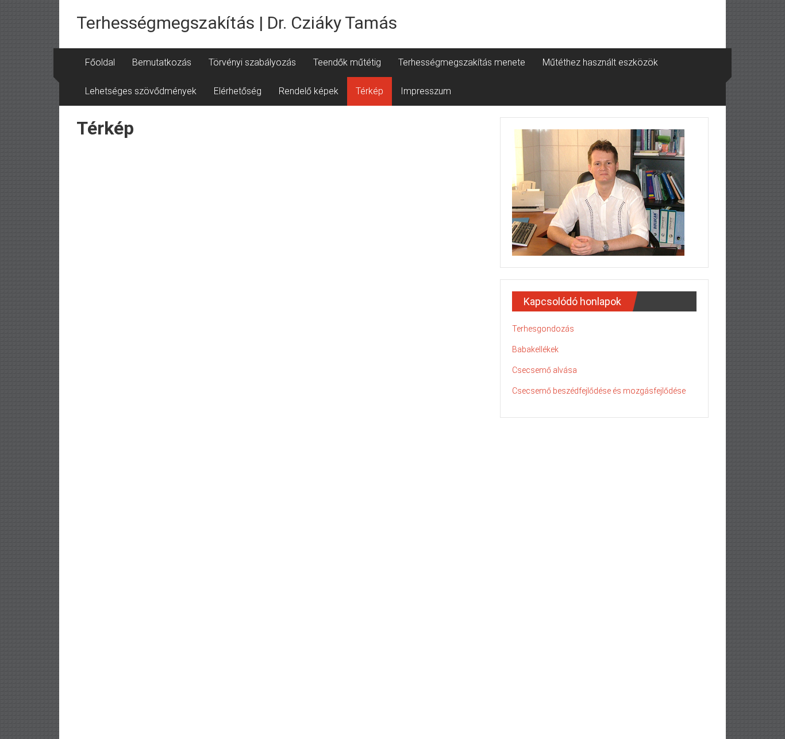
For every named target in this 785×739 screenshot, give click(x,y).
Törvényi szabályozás (252, 62)
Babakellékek (535, 349)
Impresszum (426, 91)
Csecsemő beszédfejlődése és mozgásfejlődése (599, 390)
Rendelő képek (308, 91)
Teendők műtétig (347, 62)
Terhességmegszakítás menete (461, 62)
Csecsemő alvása (544, 370)
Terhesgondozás (543, 328)
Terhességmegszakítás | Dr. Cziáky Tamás (236, 23)
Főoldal (100, 62)
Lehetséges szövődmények (141, 91)
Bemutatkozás (161, 62)
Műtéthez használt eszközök (600, 62)
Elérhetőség (237, 91)
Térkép (369, 91)
